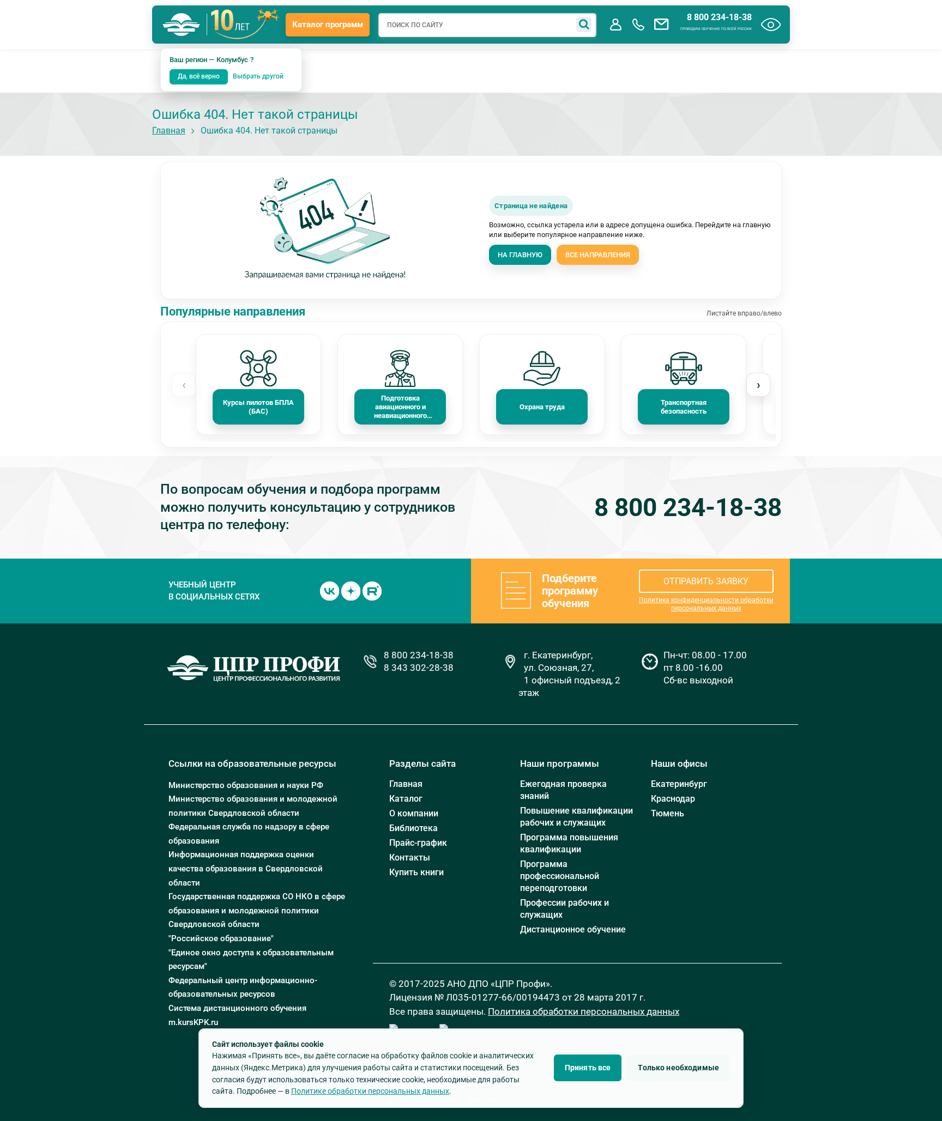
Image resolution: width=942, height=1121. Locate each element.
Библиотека (413, 828)
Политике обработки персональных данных (370, 1091)
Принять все (588, 1067)
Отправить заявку (705, 581)
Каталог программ (327, 24)
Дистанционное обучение (573, 929)
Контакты (409, 857)
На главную (520, 255)
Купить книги (416, 872)
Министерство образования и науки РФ (245, 785)
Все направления (597, 255)
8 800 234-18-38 (719, 17)
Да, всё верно (199, 76)
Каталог (405, 798)
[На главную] (181, 24)
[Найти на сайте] (583, 24)
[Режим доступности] (771, 24)
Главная (168, 130)
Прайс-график (418, 843)
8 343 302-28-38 (419, 667)
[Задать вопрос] (661, 24)
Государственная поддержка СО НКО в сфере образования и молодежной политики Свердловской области (256, 910)
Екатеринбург (679, 784)
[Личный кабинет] (615, 24)
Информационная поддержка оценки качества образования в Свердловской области (245, 868)
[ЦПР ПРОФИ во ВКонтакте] (329, 590)
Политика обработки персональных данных (583, 1011)
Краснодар (673, 798)
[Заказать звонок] (638, 24)
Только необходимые (678, 1067)
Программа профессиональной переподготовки (559, 876)
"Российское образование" (221, 938)
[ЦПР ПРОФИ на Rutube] (372, 590)
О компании (413, 813)
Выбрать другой (258, 76)
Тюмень (667, 813)
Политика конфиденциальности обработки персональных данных (706, 604)
